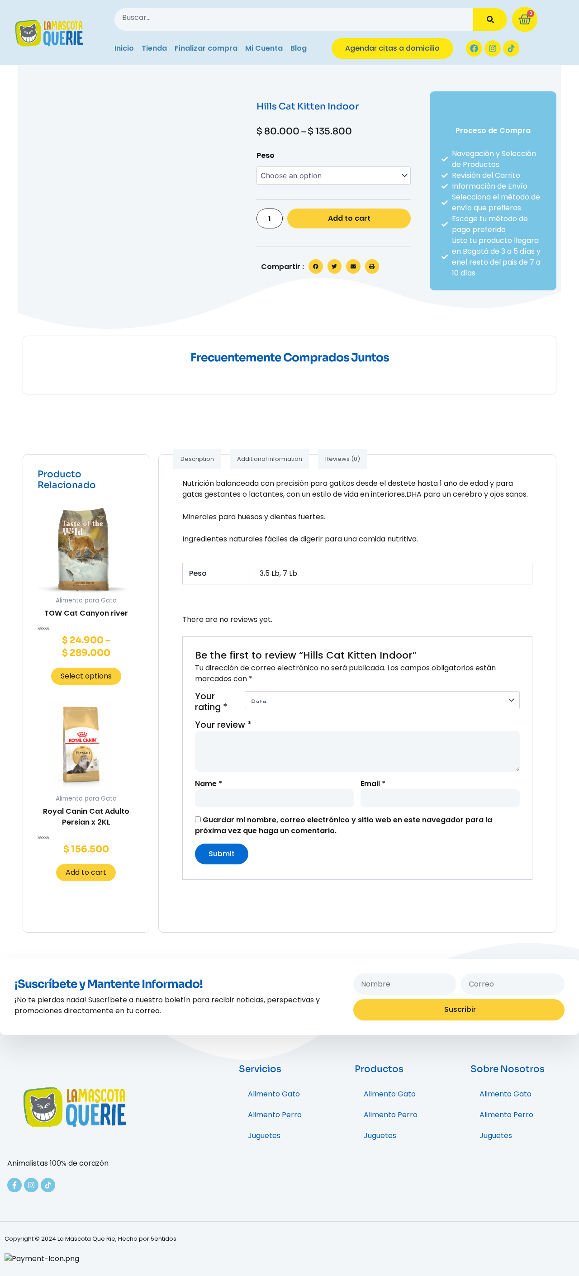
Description (197, 459)
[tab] (197, 459)
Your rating (211, 702)
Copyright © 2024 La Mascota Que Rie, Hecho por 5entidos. (91, 1238)
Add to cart (349, 218)
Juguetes (264, 1135)
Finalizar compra (206, 48)
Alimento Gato (274, 1094)
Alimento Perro (275, 1115)
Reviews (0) (342, 459)
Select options (86, 676)
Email (373, 783)
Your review (223, 725)
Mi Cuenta (264, 48)
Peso (265, 155)
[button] (315, 266)
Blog (298, 48)
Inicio (124, 48)
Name (208, 783)
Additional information (269, 459)
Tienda (154, 48)
